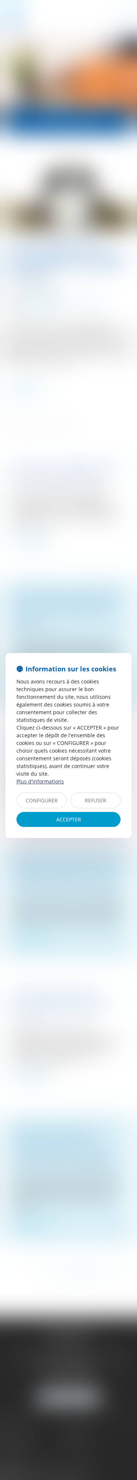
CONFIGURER (42, 800)
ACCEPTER (68, 819)
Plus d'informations (40, 781)
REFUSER (95, 800)
